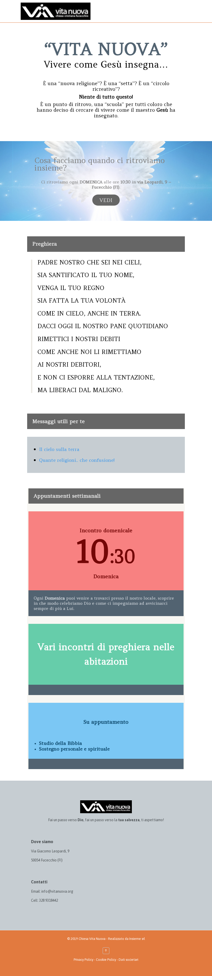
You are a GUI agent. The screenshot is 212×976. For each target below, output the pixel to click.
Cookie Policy (106, 960)
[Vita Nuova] (55, 11)
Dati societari (128, 960)
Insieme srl (137, 939)
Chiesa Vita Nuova (92, 939)
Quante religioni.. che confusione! (77, 460)
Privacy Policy (83, 960)
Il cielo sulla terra (59, 449)
